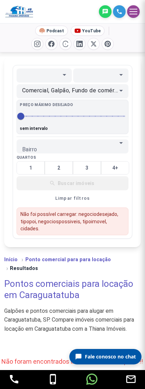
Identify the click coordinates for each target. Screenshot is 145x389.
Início (11, 260)
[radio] (30, 167)
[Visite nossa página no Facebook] (51, 44)
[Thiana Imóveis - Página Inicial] (24, 11)
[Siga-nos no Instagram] (37, 44)
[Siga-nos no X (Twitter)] (94, 44)
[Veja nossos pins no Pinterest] (108, 44)
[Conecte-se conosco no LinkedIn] (80, 44)
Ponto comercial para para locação (68, 260)
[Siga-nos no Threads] (65, 44)
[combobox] (44, 75)
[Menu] (133, 11)
